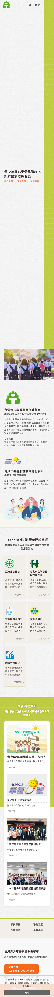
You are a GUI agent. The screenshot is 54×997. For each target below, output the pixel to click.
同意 (27, 992)
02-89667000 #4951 (21, 969)
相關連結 (15, 930)
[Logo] (6, 4)
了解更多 (18, 595)
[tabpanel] (29, 364)
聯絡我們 (38, 924)
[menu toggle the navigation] (49, 5)
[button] (24, 5)
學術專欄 (15, 924)
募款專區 (38, 930)
